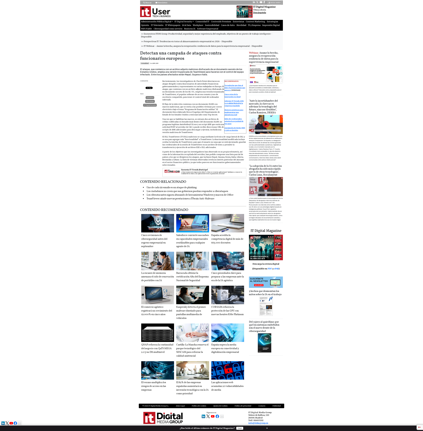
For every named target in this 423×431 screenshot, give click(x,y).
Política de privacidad (243, 406)
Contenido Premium (221, 21)
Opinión (145, 25)
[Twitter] (257, 2)
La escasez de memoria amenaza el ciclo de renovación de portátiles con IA (157, 276)
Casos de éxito (228, 25)
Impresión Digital (271, 25)
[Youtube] (261, 2)
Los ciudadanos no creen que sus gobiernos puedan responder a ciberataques (187, 191)
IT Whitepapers (172, 25)
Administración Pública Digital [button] (156, 21)
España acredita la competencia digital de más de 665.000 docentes (227, 239)
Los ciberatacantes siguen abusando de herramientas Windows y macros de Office (190, 195)
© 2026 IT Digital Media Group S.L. (155, 406)
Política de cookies (199, 406)
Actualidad (150, 97)
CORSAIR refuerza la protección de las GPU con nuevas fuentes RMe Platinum (227, 310)
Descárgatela (259, 12)
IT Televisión (157, 25)
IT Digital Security (150, 105)
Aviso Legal (180, 406)
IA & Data (186, 25)
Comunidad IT (202, 21)
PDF (270, 268)
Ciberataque (150, 101)
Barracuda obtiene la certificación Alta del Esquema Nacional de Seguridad (192, 276)
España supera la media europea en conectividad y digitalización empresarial (225, 348)
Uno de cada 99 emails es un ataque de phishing (172, 187)
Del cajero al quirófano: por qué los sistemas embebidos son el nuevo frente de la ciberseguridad (264, 326)
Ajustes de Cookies (220, 406)
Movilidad (241, 25)
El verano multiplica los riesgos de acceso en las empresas (153, 386)
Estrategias (272, 21)
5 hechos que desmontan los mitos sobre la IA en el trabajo (265, 293)
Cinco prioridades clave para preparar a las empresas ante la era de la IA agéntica (227, 276)
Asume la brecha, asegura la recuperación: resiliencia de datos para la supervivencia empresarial (263, 57)
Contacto (261, 406)
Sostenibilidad (212, 25)
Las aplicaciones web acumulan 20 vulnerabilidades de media (227, 386)
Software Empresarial (207, 29)
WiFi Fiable (146, 29)
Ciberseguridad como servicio (168, 29)
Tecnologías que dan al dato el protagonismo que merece (234, 87)
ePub (276, 268)
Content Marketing (255, 21)
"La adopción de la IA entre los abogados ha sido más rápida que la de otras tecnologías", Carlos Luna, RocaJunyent (265, 170)
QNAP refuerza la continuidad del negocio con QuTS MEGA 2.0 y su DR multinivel (157, 348)
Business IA (189, 29)
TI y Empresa (254, 25)
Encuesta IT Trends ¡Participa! (194, 170)
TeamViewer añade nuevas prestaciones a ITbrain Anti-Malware (180, 198)
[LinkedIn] (254, 2)
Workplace (198, 25)
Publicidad (277, 406)
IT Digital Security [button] (183, 21)
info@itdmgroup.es (258, 423)
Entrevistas (238, 21)
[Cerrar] (267, 428)
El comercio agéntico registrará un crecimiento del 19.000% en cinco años (156, 310)
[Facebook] (264, 2)
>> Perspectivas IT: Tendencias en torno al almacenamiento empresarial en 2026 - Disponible (186, 41)
